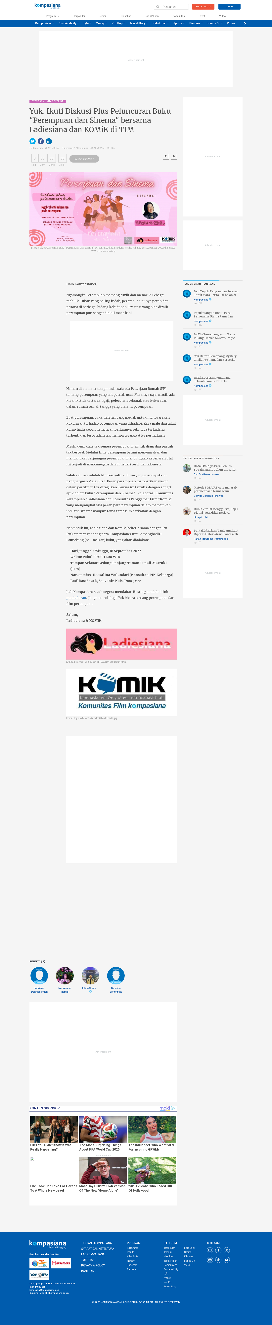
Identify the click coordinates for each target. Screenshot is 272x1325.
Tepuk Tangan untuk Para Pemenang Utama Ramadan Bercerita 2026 (213, 316)
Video (222, 16)
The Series (132, 1265)
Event (202, 16)
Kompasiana (201, 299)
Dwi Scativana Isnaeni (206, 474)
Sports (177, 23)
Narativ (131, 1260)
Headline (126, 16)
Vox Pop (117, 23)
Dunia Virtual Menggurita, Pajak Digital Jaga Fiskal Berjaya (216, 510)
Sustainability (67, 23)
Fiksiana (194, 23)
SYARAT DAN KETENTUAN (97, 1248)
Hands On (213, 23)
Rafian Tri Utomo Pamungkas (211, 538)
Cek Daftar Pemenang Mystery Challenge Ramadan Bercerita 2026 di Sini (215, 359)
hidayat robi (200, 517)
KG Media (148, 1302)
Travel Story (137, 23)
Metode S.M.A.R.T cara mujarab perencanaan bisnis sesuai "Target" (215, 491)
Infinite (130, 1252)
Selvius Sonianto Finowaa (208, 495)
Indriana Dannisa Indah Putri (39, 990)
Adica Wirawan (90, 988)
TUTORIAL (87, 1259)
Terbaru (103, 16)
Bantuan (87, 1271)
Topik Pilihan (152, 16)
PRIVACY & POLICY (93, 1265)
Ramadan (132, 1269)
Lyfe (86, 23)
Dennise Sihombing (116, 990)
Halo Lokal (159, 23)
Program (51, 16)
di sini (66, 1293)
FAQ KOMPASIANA (93, 1254)
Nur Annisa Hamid (64, 990)
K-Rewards (132, 1248)
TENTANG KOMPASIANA (96, 1243)
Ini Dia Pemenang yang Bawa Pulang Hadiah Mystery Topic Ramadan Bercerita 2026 (214, 338)
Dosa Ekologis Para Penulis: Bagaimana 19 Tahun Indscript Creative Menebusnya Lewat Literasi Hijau (215, 471)
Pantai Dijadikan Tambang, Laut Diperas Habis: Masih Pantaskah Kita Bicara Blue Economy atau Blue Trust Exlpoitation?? (216, 536)
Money (100, 23)
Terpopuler (79, 16)
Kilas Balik (132, 1256)
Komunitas (179, 16)
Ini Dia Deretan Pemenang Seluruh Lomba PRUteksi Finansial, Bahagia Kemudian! (214, 381)
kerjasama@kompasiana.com (44, 1290)
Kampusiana (43, 23)
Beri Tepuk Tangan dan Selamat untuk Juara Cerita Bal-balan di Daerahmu (216, 295)
